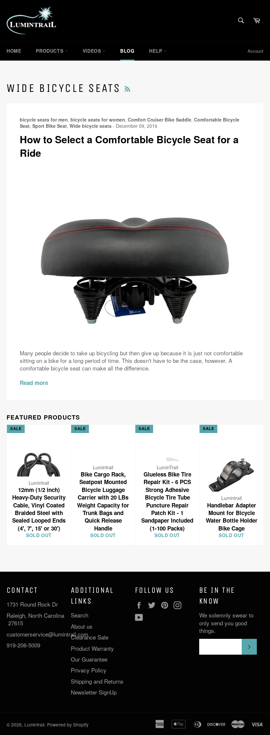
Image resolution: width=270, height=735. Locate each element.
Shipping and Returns (97, 681)
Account (255, 51)
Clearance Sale (89, 637)
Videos (92, 50)
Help (156, 50)
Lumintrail (34, 724)
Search (79, 615)
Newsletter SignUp (94, 692)
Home (14, 50)
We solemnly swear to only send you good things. (226, 622)
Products (50, 50)
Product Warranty (92, 648)
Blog (127, 50)
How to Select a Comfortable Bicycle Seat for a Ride (129, 146)
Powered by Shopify (68, 724)
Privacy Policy (88, 670)
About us (82, 626)
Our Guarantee (89, 659)
